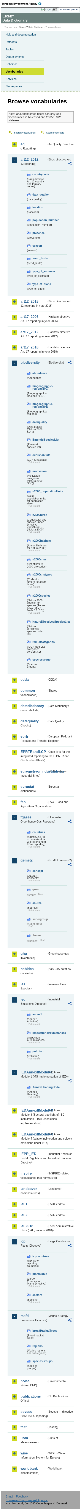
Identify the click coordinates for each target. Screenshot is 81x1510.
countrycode (39, 174)
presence (38, 233)
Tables (10, 49)
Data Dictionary (37, 27)
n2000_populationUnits (39, 491)
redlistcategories (39, 642)
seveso (26, 1412)
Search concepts (55, 132)
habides (27, 969)
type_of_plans (39, 284)
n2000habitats (39, 540)
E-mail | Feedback (17, 1496)
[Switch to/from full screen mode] (55, 10)
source (36, 903)
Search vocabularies (25, 132)
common (28, 690)
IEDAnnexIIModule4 (34, 1134)
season (37, 245)
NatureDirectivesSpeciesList (39, 621)
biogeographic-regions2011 (39, 405)
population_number (39, 220)
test (24, 1427)
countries (38, 832)
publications (31, 1396)
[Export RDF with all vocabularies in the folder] (69, 164)
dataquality (39, 422)
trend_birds (39, 258)
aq (23, 144)
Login (48, 9)
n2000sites (39, 559)
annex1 (37, 1014)
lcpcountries (39, 1256)
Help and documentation (21, 34)
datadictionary (32, 706)
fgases (26, 817)
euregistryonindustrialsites (34, 771)
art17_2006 (29, 317)
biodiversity (30, 362)
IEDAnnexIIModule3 (34, 1110)
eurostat (27, 786)
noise (25, 1381)
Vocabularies (14, 71)
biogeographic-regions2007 (39, 387)
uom (24, 1438)
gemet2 (27, 860)
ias (23, 984)
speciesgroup (39, 659)
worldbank (29, 1468)
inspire (26, 1173)
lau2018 (27, 1226)
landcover (29, 1189)
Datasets (11, 42)
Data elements (15, 56)
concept (37, 870)
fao (23, 802)
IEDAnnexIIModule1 (34, 1072)
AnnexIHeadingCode (39, 1087)
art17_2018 (29, 347)
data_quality (39, 194)
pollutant (38, 1051)
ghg (24, 953)
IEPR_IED (29, 1154)
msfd (25, 1316)
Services (11, 79)
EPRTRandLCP (33, 752)
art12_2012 (29, 159)
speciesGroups (39, 1361)
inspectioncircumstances (39, 1032)
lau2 (24, 1215)
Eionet (22, 27)
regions (37, 1346)
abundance (39, 373)
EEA (23, 4)
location (37, 207)
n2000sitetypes (39, 574)
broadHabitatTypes (39, 1330)
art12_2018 (29, 301)
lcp (23, 1241)
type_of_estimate (39, 271)
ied (23, 999)
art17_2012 (29, 332)
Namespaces (14, 86)
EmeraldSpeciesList (39, 439)
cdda (25, 679)
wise (24, 1453)
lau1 (24, 1204)
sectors (37, 1295)
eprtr (24, 736)
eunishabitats (39, 455)
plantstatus (39, 1273)
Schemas (11, 64)
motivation (39, 471)
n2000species (39, 595)
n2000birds (39, 514)
